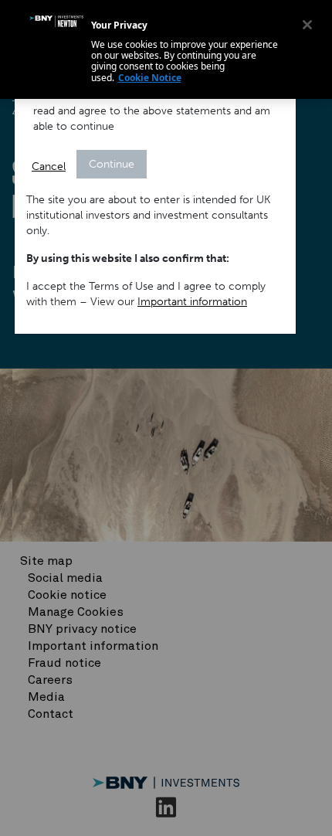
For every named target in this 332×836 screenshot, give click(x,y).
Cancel (49, 166)
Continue (111, 164)
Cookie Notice (149, 77)
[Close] (307, 25)
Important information (192, 301)
